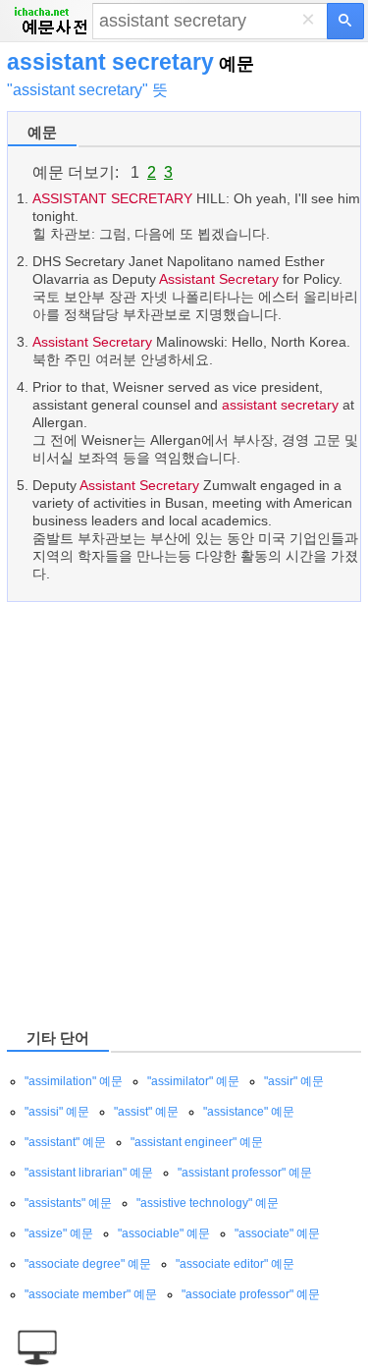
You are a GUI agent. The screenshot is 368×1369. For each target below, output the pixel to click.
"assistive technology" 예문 (207, 1203)
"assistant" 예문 (65, 1142)
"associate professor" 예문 (251, 1294)
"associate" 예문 (277, 1233)
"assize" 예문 (59, 1233)
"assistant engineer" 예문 (197, 1142)
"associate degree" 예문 (88, 1264)
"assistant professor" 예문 (245, 1172)
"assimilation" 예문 (74, 1081)
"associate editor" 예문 (235, 1264)
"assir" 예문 (294, 1081)
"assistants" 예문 (68, 1203)
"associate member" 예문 (91, 1294)
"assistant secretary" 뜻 (87, 90)
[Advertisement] (184, 814)
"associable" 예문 (164, 1233)
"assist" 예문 (146, 1112)
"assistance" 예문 (248, 1112)
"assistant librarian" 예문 (89, 1172)
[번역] (345, 21)
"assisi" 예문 (57, 1112)
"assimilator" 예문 (193, 1081)
